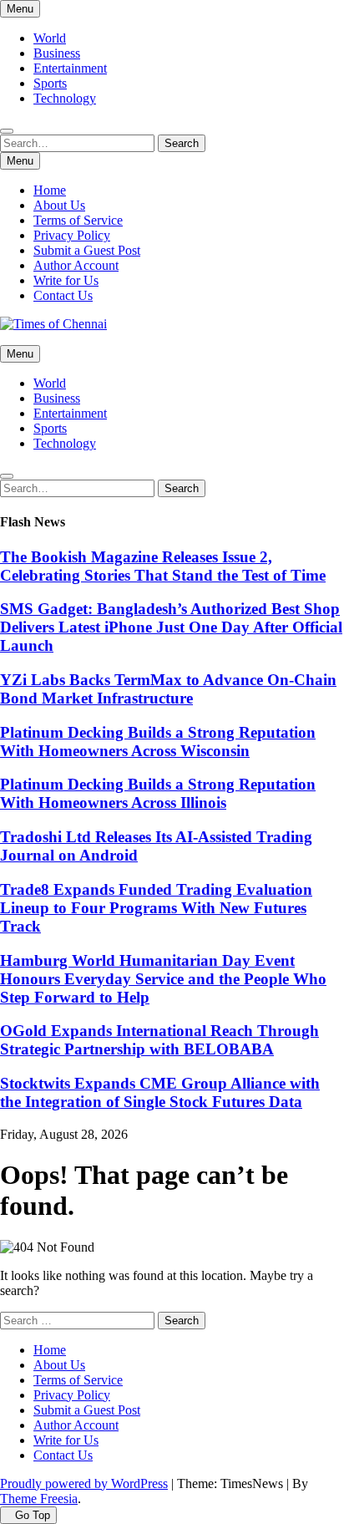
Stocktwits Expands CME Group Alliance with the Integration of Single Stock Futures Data (160, 1092)
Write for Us (66, 280)
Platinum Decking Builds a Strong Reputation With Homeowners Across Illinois (158, 793)
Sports (50, 83)
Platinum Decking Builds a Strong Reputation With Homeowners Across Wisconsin (158, 741)
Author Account (76, 265)
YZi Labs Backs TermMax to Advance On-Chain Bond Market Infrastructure (168, 689)
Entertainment (70, 68)
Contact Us (63, 295)
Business (56, 53)
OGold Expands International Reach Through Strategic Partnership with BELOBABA (159, 1040)
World (49, 38)
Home (49, 190)
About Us (59, 205)
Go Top (32, 1515)
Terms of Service (78, 220)
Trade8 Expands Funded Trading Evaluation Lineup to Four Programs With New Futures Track (156, 908)
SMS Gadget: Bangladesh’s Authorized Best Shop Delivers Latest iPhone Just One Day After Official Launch (171, 627)
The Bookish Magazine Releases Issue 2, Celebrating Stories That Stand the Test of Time (163, 566)
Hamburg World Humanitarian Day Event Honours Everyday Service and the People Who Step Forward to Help (163, 979)
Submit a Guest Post (86, 250)
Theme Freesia (39, 1498)
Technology (64, 98)
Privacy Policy (71, 235)
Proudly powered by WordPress (84, 1483)
